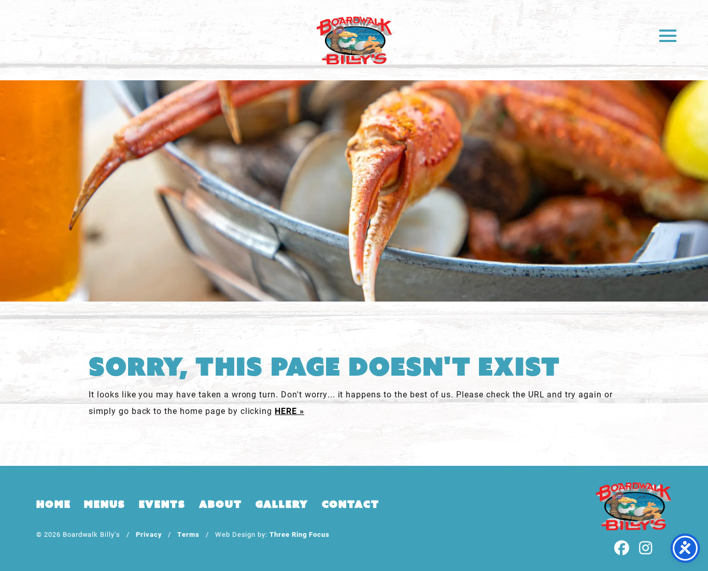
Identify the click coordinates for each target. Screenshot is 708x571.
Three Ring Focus (299, 534)
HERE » (289, 410)
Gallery (282, 504)
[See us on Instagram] (646, 548)
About (220, 504)
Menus (104, 504)
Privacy (149, 534)
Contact (350, 504)
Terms (188, 534)
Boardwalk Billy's (354, 40)
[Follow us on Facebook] (622, 548)
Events (162, 504)
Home (53, 504)
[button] (668, 35)
